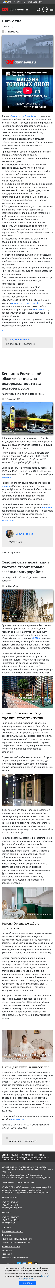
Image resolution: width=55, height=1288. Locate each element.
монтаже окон (40, 309)
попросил (47, 507)
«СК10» (36, 638)
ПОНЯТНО (27, 1283)
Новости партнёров (11, 1159)
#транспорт (8, 520)
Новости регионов (32, 1159)
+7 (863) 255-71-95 (10, 1202)
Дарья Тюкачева (24, 533)
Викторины (22, 1157)
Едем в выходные (10, 1154)
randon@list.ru (8, 1222)
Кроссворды (7, 1157)
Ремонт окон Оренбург (23, 116)
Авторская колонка (40, 1157)
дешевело (7, 477)
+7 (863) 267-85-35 (10, 1217)
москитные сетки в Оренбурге (27, 303)
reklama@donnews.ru (12, 1207)
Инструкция (27, 1154)
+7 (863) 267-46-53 (10, 1220)
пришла (6, 485)
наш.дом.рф (17, 1119)
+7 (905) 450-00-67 (10, 1205)
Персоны (40, 1154)
